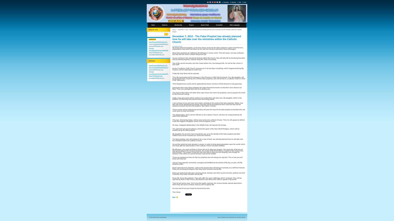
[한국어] (219, 2)
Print (245, 2)
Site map (234, 2)
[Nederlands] (212, 2)
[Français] (217, 2)
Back (173, 197)
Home (174, 29)
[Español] (215, 2)
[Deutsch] (208, 2)
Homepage (226, 2)
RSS (240, 2)
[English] (210, 2)
